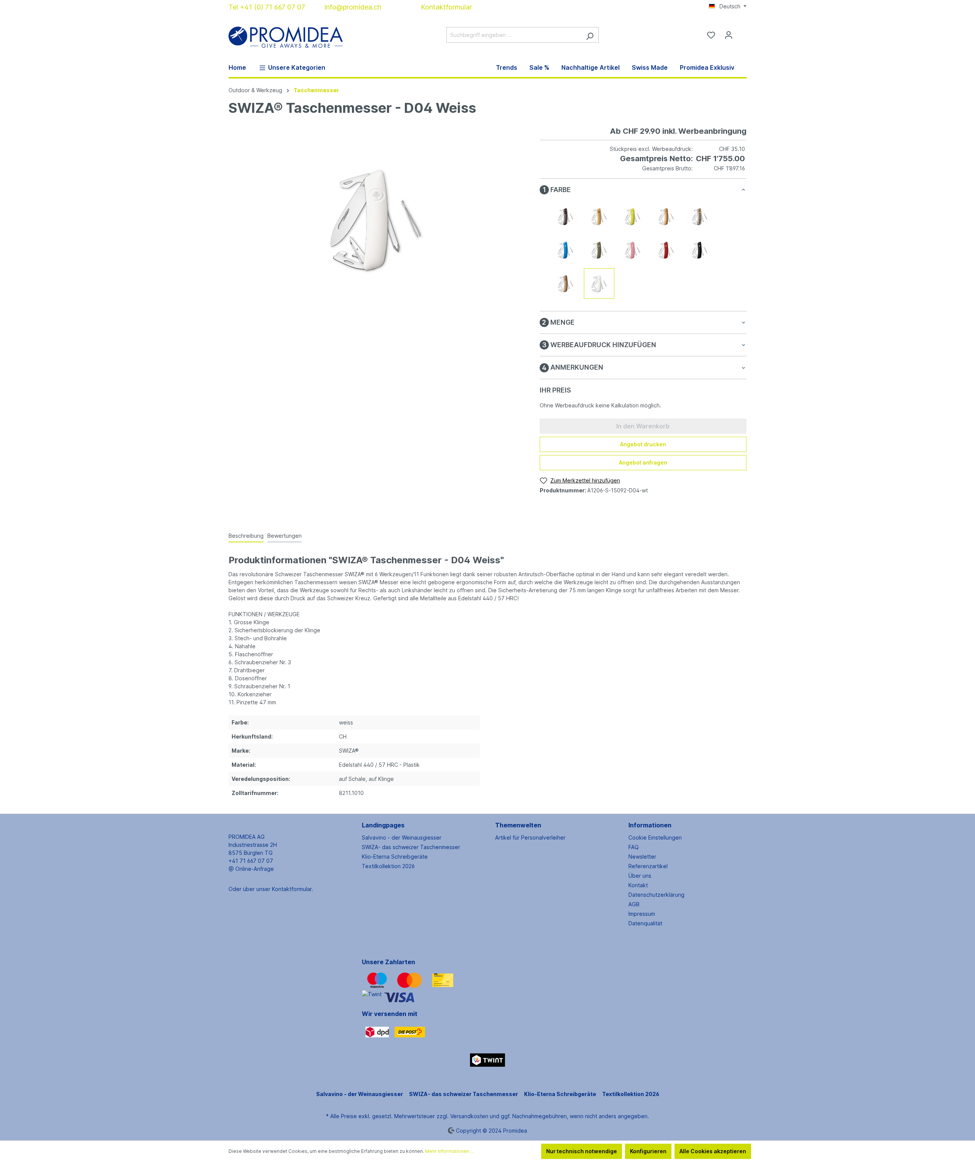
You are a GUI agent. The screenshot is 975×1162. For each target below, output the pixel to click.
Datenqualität (645, 923)
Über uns (639, 875)
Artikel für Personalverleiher (530, 837)
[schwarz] (699, 250)
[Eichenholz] (599, 216)
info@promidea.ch (352, 7)
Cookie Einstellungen (655, 837)
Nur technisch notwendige (581, 1151)
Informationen (649, 825)
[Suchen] (590, 35)
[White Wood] (699, 216)
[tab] (246, 536)
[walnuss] (565, 283)
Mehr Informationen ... (449, 1151)
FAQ (633, 847)
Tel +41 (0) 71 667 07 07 (267, 7)
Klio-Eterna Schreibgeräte (395, 856)
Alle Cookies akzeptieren (712, 1151)
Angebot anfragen (643, 462)
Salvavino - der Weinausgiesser (401, 837)
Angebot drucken (643, 444)
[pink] (632, 250)
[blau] (565, 250)
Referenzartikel (648, 866)
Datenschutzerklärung (656, 894)
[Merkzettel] (711, 35)
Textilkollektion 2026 (388, 866)
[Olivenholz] (666, 216)
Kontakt (638, 885)
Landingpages (383, 825)
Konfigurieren (648, 1151)
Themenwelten (518, 825)
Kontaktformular (446, 7)
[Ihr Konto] (728, 35)
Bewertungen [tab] (284, 535)
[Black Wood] (565, 216)
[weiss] (599, 283)
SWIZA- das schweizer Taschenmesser (411, 847)
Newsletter (642, 856)
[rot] (666, 250)
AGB (633, 904)
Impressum (641, 913)
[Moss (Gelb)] (632, 216)
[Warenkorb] (741, 32)
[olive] (599, 250)
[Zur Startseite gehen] (286, 33)
